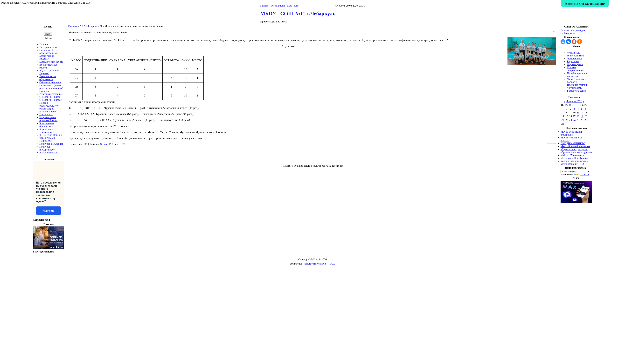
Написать (48, 210)
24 (574, 120)
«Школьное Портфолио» (574, 158)
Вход (289, 5)
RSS (296, 5)
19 (582, 116)
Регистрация (278, 5)
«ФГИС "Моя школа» (572, 155)
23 (570, 120)
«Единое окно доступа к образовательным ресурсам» (576, 151)
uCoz (332, 263)
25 (578, 120)
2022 (82, 26)
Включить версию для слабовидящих (573, 31)
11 (578, 112)
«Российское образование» (575, 146)
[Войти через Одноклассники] (579, 41)
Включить (61, 2)
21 (100, 26)
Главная (264, 5)
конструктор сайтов (315, 263)
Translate (584, 174)
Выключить (48, 2)
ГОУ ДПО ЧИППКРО (573, 143)
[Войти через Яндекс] (574, 41)
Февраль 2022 (574, 101)
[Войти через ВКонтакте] (568, 41)
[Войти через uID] (563, 41)
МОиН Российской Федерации (571, 133)
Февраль (92, 26)
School (103, 144)
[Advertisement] (312, 156)
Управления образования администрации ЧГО (574, 162)
